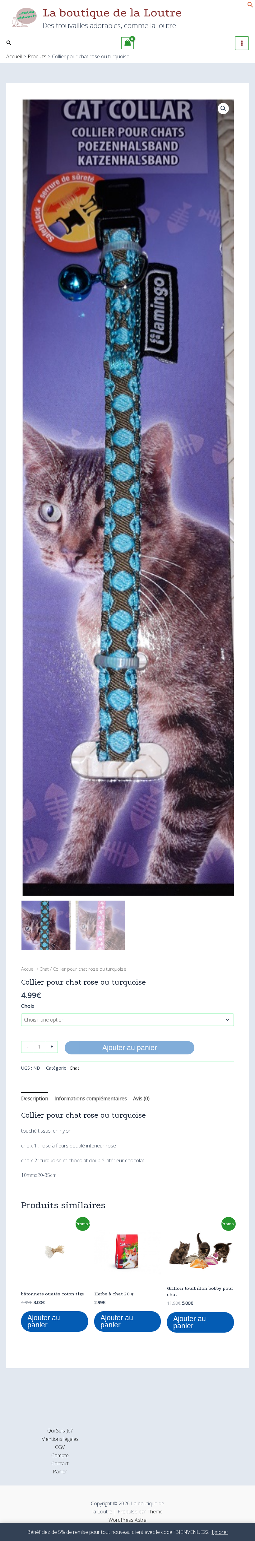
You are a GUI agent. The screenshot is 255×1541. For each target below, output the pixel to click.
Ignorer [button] (220, 1532)
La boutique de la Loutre (112, 13)
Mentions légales (60, 1439)
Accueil (28, 969)
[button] (250, 5)
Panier (60, 1471)
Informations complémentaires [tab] (90, 1098)
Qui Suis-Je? (59, 1430)
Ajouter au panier (129, 1048)
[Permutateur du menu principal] (242, 43)
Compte (60, 1455)
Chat (44, 969)
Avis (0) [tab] (141, 1098)
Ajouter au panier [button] (43, 1321)
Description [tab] (34, 1098)
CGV (60, 1447)
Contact (60, 1463)
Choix (27, 1006)
